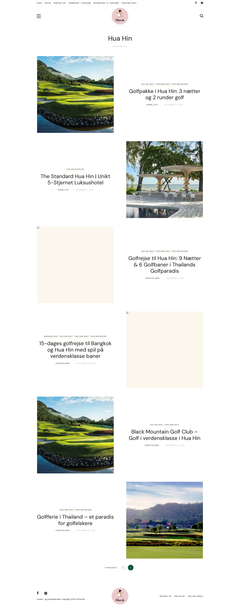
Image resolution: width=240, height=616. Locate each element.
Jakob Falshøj (152, 278)
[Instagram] (202, 3)
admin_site (152, 105)
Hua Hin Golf (147, 84)
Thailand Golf (163, 84)
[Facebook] (196, 3)
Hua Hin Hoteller (75, 169)
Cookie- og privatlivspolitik (48, 599)
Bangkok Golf (51, 336)
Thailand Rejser (180, 84)
